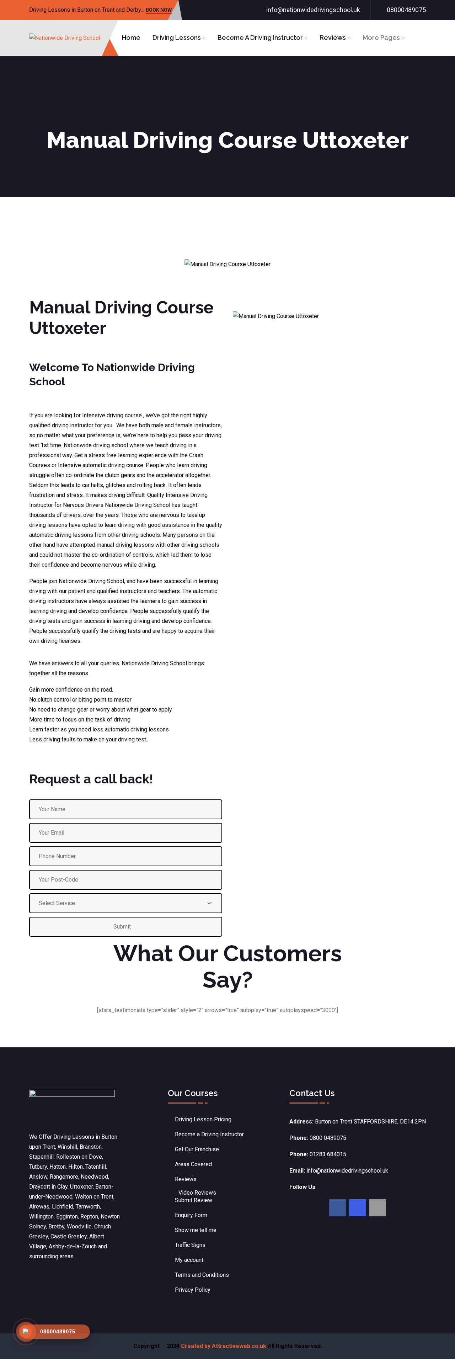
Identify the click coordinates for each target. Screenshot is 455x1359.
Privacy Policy (192, 1289)
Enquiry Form (191, 1215)
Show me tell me (195, 1230)
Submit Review (193, 1200)
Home (131, 37)
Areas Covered (193, 1164)
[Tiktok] (377, 1207)
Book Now (159, 10)
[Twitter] (357, 1207)
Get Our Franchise (197, 1149)
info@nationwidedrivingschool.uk (313, 10)
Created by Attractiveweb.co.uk (223, 1346)
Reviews (333, 37)
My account (189, 1260)
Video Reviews (197, 1192)
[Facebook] (337, 1207)
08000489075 (406, 10)
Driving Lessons (176, 37)
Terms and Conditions (202, 1274)
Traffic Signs (190, 1245)
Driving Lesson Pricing (203, 1119)
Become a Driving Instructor (260, 37)
